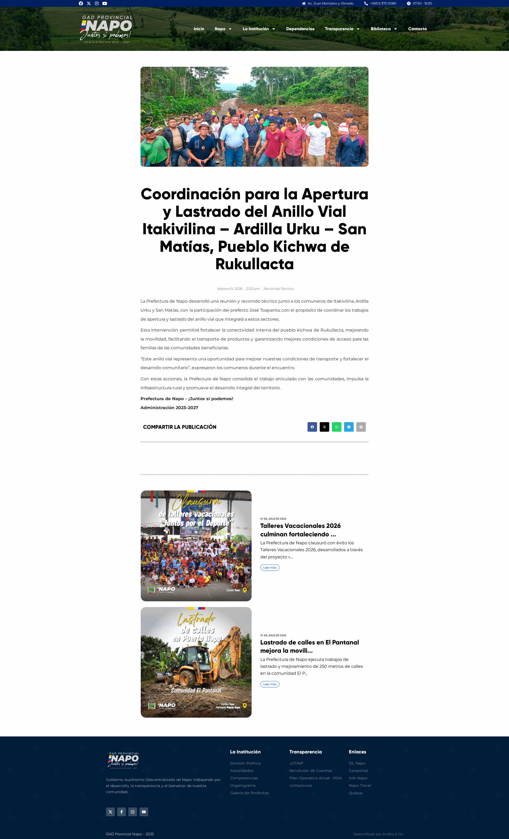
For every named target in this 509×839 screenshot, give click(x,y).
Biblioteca (381, 28)
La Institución (256, 28)
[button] (312, 427)
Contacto (417, 28)
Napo (220, 28)
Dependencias (300, 28)
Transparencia (339, 28)
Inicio (199, 28)
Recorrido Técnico (279, 288)
